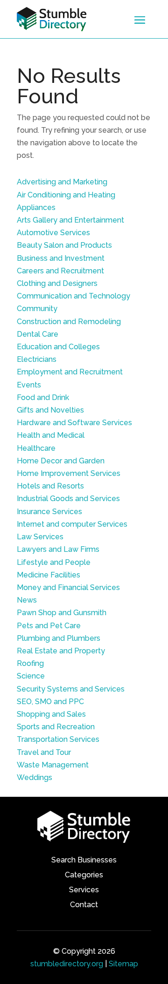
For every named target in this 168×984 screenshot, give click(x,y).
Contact (84, 905)
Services (84, 890)
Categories (84, 875)
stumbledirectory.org (66, 963)
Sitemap (123, 963)
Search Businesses (84, 860)
